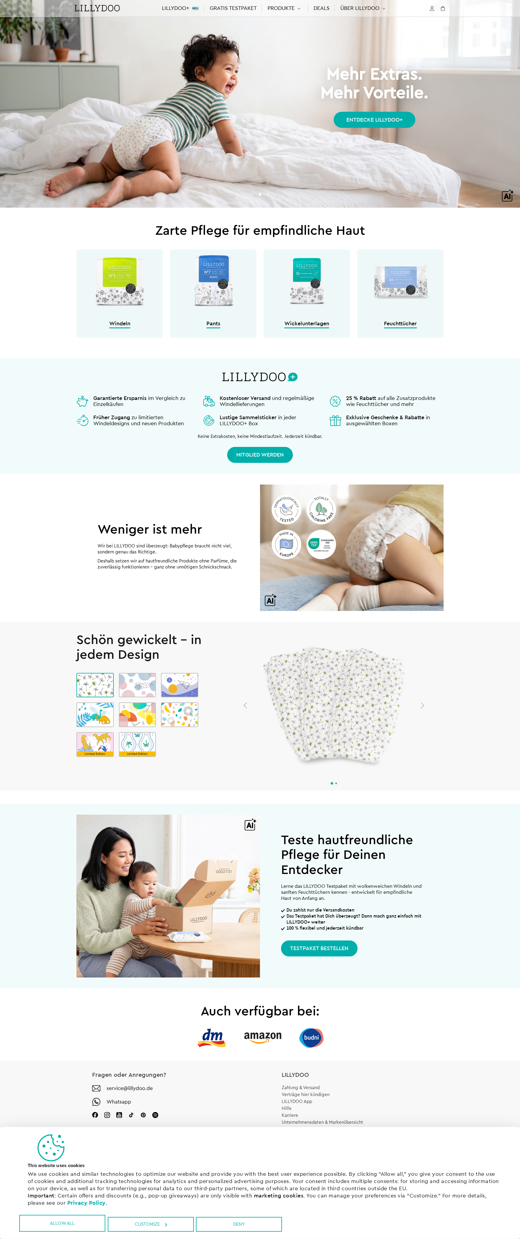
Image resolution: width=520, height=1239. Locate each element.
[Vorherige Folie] (245, 705)
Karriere (290, 1115)
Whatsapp (119, 1101)
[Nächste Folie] (422, 705)
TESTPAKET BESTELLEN (319, 948)
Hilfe (287, 1108)
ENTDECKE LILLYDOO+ (374, 119)
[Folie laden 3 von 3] (268, 194)
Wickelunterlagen (306, 323)
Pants (213, 323)
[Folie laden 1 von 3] (252, 194)
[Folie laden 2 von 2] (336, 783)
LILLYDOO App (297, 1101)
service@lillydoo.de (130, 1088)
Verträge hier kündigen (306, 1094)
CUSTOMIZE (147, 1224)
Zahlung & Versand (301, 1088)
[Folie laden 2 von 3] (260, 194)
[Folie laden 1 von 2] (332, 783)
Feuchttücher (400, 323)
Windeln (119, 323)
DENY (239, 1224)
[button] (285, 8)
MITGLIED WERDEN (260, 454)
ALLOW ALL (62, 1223)
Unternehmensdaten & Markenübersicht (322, 1122)
